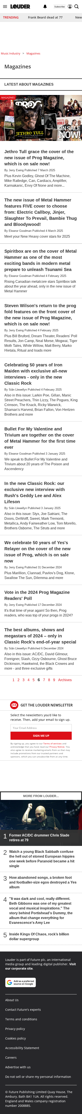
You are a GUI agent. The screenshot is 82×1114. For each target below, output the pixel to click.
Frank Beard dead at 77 (45, 17)
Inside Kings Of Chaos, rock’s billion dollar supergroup (39, 936)
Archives (65, 680)
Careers (11, 1057)
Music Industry (10, 53)
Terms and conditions (21, 1019)
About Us (12, 1000)
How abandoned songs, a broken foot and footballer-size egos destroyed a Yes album (43, 882)
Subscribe (59, 6)
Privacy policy (15, 1029)
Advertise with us (18, 1067)
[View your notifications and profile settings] (45, 6)
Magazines (33, 53)
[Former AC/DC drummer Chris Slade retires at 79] (41, 823)
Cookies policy (15, 1038)
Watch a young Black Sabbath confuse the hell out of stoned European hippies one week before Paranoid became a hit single (42, 859)
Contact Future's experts (23, 1009)
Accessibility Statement (22, 1048)
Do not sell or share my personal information (38, 1077)
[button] (5, 6)
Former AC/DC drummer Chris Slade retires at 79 (39, 837)
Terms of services (52, 743)
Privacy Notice (57, 746)
